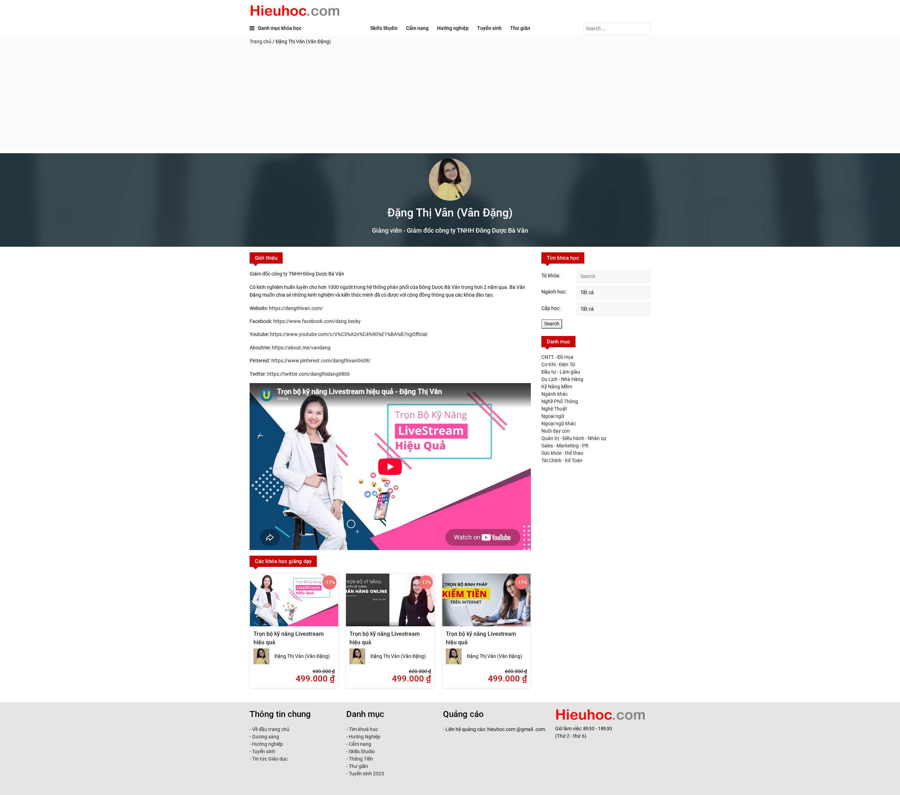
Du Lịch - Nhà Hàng (562, 379)
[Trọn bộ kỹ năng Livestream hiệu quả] (294, 604)
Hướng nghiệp (453, 28)
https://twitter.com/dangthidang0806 (308, 374)
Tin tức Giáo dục (270, 759)
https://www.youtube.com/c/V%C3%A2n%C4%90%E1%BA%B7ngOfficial (348, 334)
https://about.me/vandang (301, 347)
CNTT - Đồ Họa (557, 357)
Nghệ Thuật (554, 409)
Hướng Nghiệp (364, 736)
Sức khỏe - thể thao (562, 453)
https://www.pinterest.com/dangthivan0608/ (321, 360)
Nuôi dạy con (555, 431)
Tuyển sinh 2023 (366, 773)
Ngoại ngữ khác (558, 423)
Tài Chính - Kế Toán (562, 460)
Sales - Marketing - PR (565, 445)
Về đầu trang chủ (270, 729)
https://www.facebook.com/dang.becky (317, 321)
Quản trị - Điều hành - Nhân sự (573, 438)
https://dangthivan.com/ (296, 308)
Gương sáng (265, 736)
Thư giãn (520, 28)
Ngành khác (554, 394)
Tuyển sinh (489, 28)
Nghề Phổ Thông (559, 401)
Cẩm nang (417, 28)
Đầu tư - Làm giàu (560, 372)
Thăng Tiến (360, 759)
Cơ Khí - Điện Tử (558, 364)
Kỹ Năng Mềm (556, 386)
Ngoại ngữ (552, 416)
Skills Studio (384, 28)
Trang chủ (260, 41)
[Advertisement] (450, 100)
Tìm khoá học (363, 729)
